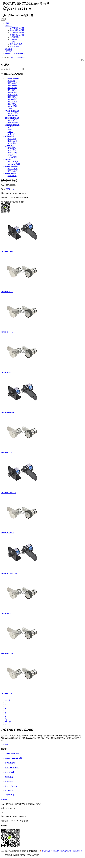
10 (6, 720)
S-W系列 (11, 109)
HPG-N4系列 (12, 171)
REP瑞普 (9, 781)
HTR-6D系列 (12, 104)
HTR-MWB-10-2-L (7, 332)
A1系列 (10, 127)
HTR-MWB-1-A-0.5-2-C (8, 251)
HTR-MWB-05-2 (6, 372)
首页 (7, 23)
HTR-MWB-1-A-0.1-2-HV (9, 573)
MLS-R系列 (12, 176)
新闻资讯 (8, 49)
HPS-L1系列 (12, 153)
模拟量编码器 (15, 46)
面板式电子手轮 (16, 44)
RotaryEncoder (11, 786)
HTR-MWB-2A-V (6, 452)
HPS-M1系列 (12, 148)
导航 (3, 19)
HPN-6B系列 (12, 90)
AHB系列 (11, 134)
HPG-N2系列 (12, 169)
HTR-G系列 (12, 106)
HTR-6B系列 (12, 99)
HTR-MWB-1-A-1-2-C (8, 412)
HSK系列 (11, 81)
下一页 (8, 722)
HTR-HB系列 (13, 115)
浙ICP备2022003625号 (73, 851)
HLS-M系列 (12, 141)
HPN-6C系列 (12, 92)
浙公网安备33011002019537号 (53, 851)
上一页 (8, 700)
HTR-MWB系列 (14, 164)
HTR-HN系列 (13, 113)
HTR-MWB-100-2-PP (7, 533)
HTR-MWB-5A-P (6, 693)
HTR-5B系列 (12, 97)
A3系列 (10, 132)
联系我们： (15, 53)
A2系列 (10, 129)
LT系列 (10, 155)
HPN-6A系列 (12, 85)
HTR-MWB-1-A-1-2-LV (8, 493)
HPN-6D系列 (12, 95)
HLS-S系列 (12, 139)
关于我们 (8, 51)
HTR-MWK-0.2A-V (7, 653)
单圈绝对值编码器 (17, 35)
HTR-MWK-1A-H (6, 613)
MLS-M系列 (12, 157)
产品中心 (8, 26)
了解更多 (4, 744)
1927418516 (9, 189)
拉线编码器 (14, 37)
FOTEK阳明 (10, 763)
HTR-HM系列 (13, 122)
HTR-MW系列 (13, 162)
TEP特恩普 (9, 795)
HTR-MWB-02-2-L (7, 292)
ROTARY (9, 790)
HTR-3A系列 (12, 83)
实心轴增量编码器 (17, 28)
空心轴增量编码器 (17, 33)
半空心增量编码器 (17, 30)
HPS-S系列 (12, 150)
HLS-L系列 (12, 143)
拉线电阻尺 (14, 39)
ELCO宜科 (9, 772)
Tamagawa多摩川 (12, 754)
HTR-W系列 (12, 88)
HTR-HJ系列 (12, 120)
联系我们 (4, 799)
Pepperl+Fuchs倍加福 (13, 758)
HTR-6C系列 (12, 102)
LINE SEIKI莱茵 (12, 768)
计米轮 (12, 42)
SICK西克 (9, 777)
